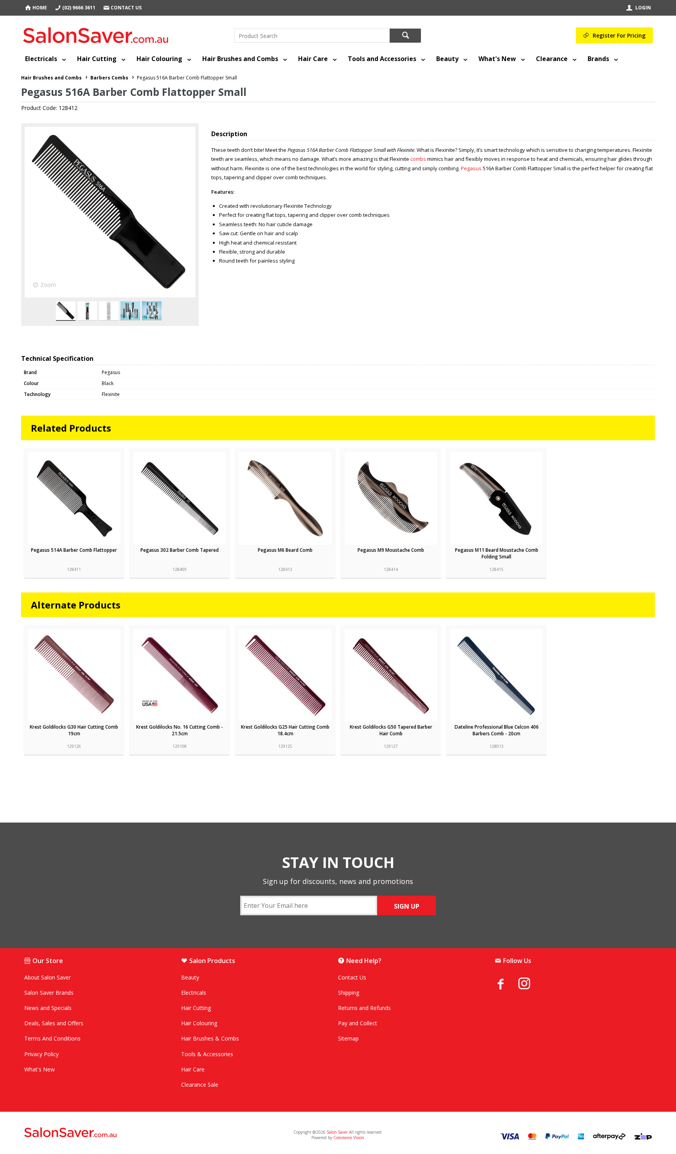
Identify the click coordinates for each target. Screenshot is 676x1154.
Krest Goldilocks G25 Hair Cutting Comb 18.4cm (285, 730)
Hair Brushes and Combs (240, 58)
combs (418, 158)
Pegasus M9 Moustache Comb (391, 550)
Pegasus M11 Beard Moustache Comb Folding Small (496, 553)
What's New (497, 58)
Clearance (552, 58)
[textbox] (312, 36)
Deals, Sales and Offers (53, 1023)
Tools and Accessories (382, 58)
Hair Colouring (159, 58)
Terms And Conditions (52, 1038)
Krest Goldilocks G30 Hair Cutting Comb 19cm (74, 730)
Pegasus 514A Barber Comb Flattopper (74, 550)
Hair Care (313, 58)
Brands (598, 58)
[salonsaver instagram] (530, 984)
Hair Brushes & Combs (210, 1038)
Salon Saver (337, 1132)
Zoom (48, 284)
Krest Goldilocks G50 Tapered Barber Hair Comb (391, 730)
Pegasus (471, 168)
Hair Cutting (97, 58)
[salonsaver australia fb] (506, 984)
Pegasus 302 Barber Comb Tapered (179, 550)
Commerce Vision (348, 1137)
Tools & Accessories (207, 1054)
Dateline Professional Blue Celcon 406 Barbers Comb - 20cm (497, 730)
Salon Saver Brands (49, 992)
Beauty (447, 58)
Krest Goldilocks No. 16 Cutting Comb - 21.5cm (179, 730)
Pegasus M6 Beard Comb (285, 550)
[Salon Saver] (97, 34)
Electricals (41, 58)
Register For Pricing (619, 35)
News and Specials (48, 1008)
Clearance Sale (199, 1084)
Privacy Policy (41, 1054)
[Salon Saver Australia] (128, 1132)
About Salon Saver (47, 977)
